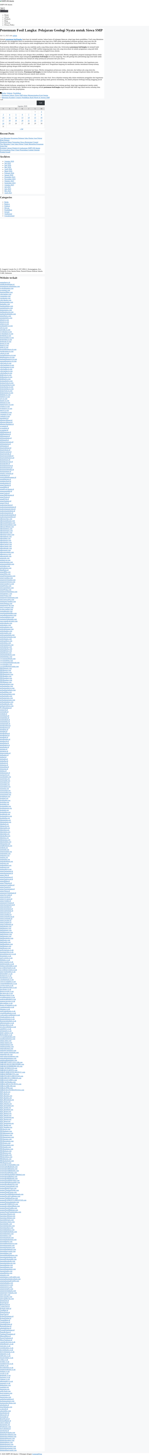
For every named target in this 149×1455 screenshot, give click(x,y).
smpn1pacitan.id (5, 920)
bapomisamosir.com (7, 1237)
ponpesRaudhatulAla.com (9, 1184)
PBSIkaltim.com (5, 676)
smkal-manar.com (6, 1043)
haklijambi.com (5, 942)
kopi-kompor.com (6, 1393)
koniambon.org (5, 812)
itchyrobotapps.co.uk (7, 1352)
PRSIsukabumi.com (7, 1161)
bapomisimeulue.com (7, 1226)
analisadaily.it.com (6, 326)
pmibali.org (4, 848)
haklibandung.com (6, 944)
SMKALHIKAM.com (8, 1086)
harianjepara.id (5, 460)
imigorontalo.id (5, 753)
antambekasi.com (6, 651)
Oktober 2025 (9, 181)
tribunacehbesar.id (6, 422)
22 (35, 120)
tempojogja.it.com (6, 391)
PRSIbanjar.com (5, 1163)
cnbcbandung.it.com (7, 365)
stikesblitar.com (5, 538)
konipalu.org (4, 810)
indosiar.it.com (5, 402)
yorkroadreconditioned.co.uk (10, 1015)
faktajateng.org (5, 832)
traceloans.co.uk (5, 989)
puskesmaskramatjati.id (8, 515)
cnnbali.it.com (5, 416)
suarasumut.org (5, 790)
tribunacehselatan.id (7, 424)
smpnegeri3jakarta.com (8, 1291)
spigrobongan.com (6, 562)
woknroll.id (4, 1409)
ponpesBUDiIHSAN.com (9, 1204)
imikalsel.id (4, 763)
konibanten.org (5, 800)
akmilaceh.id (4, 741)
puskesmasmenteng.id (7, 511)
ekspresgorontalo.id (6, 456)
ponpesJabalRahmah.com (9, 1167)
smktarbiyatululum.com (8, 1050)
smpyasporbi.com (6, 1297)
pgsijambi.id (4, 712)
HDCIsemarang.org (7, 1123)
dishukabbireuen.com (7, 1438)
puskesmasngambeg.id (7, 517)
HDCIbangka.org (6, 1096)
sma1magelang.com (7, 588)
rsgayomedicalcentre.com (8, 621)
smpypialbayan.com (7, 1299)
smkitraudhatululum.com (8, 1060)
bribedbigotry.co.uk (6, 1344)
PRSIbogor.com (5, 1153)
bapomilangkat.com (7, 1234)
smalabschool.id (5, 481)
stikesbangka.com (6, 532)
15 (35, 117)
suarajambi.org (5, 781)
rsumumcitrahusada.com (8, 619)
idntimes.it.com (5, 395)
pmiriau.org (4, 857)
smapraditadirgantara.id (8, 477)
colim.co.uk (4, 1360)
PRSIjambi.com (5, 1147)
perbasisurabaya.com (7, 688)
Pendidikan (17, 93)
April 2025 (8, 193)
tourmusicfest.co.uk (6, 952)
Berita (4, 93)
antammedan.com (6, 657)
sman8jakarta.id (5, 479)
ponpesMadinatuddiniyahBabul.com (12, 1174)
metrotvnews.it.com (7, 404)
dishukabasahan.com (7, 1440)
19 (16, 120)
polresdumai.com (6, 647)
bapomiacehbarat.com (7, 1214)
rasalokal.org (4, 1387)
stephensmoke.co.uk (7, 964)
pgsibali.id (3, 714)
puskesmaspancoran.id (7, 509)
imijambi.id (4, 759)
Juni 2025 (7, 189)
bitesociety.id (4, 1415)
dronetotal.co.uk (5, 956)
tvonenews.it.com (6, 408)
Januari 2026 (8, 175)
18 (9, 120)
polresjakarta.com (6, 623)
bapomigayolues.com (7, 1222)
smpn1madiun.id (5, 915)
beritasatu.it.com (5, 341)
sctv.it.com (3, 399)
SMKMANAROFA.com (8, 1070)
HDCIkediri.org (5, 1125)
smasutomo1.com (6, 594)
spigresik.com (4, 558)
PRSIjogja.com (5, 1143)
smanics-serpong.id (6, 473)
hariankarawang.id (6, 462)
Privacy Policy (9, 25)
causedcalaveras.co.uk (7, 1342)
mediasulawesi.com (6, 312)
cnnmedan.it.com (6, 412)
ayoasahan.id (4, 428)
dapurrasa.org (4, 1389)
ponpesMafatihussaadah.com (10, 1182)
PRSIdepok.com (5, 1159)
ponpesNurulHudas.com (8, 1172)
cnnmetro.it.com (5, 414)
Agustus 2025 (9, 185)
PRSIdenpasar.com (6, 1133)
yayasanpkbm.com (6, 660)
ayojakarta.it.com (6, 332)
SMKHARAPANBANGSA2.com (12, 1090)
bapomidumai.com (6, 1265)
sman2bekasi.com (6, 603)
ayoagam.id (4, 426)
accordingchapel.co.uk (7, 968)
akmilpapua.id (5, 727)
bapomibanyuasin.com (7, 1251)
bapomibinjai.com (6, 1241)
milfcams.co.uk (5, 1356)
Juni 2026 (7, 165)
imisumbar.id (4, 767)
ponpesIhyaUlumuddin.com (9, 1165)
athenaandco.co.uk (6, 1381)
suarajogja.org (5, 779)
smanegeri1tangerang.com (9, 597)
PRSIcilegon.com (6, 1135)
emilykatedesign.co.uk (7, 1011)
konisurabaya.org (6, 816)
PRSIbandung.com (6, 1149)
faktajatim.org (4, 834)
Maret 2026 (8, 171)
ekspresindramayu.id (7, 458)
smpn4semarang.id (6, 873)
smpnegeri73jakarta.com (8, 1293)
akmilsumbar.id (5, 725)
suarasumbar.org (5, 792)
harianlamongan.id (6, 466)
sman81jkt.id (4, 499)
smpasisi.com (4, 1275)
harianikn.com (5, 304)
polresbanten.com (6, 631)
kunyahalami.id (5, 1429)
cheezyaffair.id (5, 1423)
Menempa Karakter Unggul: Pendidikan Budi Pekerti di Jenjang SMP (26, 97)
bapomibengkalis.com (7, 1261)
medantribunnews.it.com (8, 359)
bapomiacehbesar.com (7, 1216)
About (6, 17)
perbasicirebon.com (6, 706)
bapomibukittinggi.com (8, 1249)
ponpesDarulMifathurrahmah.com (11, 1194)
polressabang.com (6, 627)
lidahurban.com (5, 1385)
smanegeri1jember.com (8, 601)
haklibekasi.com (5, 946)
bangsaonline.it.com (7, 338)
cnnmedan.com (5, 296)
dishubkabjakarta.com (7, 1432)
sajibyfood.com (5, 1391)
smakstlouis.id (5, 475)
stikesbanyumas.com (7, 534)
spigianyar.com (5, 560)
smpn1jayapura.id (6, 899)
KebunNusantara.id (6, 1316)
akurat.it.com (4, 322)
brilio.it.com (4, 347)
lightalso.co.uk (5, 960)
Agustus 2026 (9, 161)
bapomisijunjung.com (7, 1247)
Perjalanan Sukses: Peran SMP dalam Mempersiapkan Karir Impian (25, 95)
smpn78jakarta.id (6, 883)
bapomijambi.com (6, 1271)
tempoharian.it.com (6, 387)
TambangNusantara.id (7, 1334)
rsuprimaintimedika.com (8, 613)
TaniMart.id (4, 1310)
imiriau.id (3, 771)
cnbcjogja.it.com (5, 363)
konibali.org (4, 798)
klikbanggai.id (5, 436)
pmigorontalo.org (6, 851)
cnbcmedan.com (5, 294)
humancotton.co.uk (6, 1025)
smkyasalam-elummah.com (9, 1052)
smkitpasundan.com (7, 1046)
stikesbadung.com (6, 529)
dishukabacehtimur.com (8, 1436)
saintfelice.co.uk (5, 1029)
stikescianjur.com (6, 544)
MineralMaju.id (5, 1336)
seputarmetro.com (6, 318)
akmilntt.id (3, 731)
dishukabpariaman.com (8, 1448)
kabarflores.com (5, 316)
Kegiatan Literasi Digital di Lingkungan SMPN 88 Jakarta (20, 148)
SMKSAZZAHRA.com (8, 1080)
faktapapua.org (5, 840)
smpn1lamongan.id (6, 911)
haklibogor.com (5, 948)
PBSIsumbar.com (6, 678)
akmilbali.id (4, 737)
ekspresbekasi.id (5, 448)
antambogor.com (5, 653)
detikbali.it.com (5, 379)
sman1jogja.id (5, 493)
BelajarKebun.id (5, 1326)
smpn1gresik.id (5, 897)
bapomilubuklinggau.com (9, 1255)
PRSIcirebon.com (6, 1157)
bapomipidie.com (6, 1224)
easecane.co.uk (5, 1346)
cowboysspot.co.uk (6, 985)
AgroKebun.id (5, 1322)
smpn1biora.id (5, 891)
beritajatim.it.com (6, 339)
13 (22, 117)
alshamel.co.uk (5, 1354)
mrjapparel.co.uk (6, 1031)
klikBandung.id (5, 434)
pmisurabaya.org (5, 869)
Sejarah (6, 212)
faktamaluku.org (5, 842)
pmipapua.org (4, 855)
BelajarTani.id (5, 1304)
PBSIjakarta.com (6, 668)
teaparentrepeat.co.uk (7, 1019)
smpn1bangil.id (5, 887)
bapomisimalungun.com (8, 1239)
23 (41, 120)
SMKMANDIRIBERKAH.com (11, 1066)
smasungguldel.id (6, 491)
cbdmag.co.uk (5, 1379)
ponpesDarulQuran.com (8, 1192)
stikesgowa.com (5, 554)
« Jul (21, 129)
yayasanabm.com (6, 664)
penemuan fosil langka (14, 39)
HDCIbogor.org (5, 1111)
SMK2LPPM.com (6, 1088)
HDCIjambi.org (5, 1108)
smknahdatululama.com (8, 1058)
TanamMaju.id (5, 1320)
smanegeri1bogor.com (7, 582)
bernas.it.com (4, 343)
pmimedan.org (5, 859)
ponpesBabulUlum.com (8, 1188)
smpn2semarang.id (6, 871)
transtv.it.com (4, 401)
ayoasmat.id (4, 430)
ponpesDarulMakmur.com (9, 1210)
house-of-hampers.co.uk (8, 1005)
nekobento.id (4, 1405)
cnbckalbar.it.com (6, 373)
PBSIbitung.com (5, 682)
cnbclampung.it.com (7, 367)
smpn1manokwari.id (7, 916)
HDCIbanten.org (6, 1098)
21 (29, 120)
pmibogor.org (4, 867)
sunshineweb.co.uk (6, 1364)
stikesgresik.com (5, 556)
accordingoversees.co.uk (8, 970)
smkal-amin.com (5, 1041)
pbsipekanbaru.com (6, 684)
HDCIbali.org (5, 1094)
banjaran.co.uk (5, 1377)
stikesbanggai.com (6, 530)
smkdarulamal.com (6, 1044)
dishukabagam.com (6, 1444)
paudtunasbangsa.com (7, 1039)
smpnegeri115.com (6, 1285)
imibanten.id (4, 755)
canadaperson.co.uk (7, 980)
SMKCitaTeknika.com (8, 1082)
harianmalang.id (5, 471)
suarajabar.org (5, 783)
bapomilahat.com (6, 1253)
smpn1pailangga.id (6, 924)
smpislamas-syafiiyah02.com (10, 1277)
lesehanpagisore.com (7, 1401)
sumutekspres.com (6, 308)
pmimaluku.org (5, 853)
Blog (6, 21)
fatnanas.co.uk (5, 1009)
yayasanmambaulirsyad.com (9, 662)
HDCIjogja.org (5, 1102)
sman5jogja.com (5, 595)
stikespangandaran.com (8, 525)
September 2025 (10, 183)
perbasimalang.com (6, 702)
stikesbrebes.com (6, 542)
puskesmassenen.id (6, 513)
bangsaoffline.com (6, 292)
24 (3, 123)
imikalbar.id (4, 761)
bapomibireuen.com (7, 1220)
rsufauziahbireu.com (7, 617)
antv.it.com (4, 328)
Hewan (6, 208)
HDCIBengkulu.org (7, 1100)
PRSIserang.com (6, 1139)
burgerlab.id (4, 1417)
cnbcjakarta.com (5, 300)
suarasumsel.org (5, 794)
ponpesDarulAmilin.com (8, 1208)
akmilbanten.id (5, 739)
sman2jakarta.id (5, 485)
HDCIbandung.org (6, 1109)
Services (7, 23)
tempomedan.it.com (7, 389)
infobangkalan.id (6, 438)
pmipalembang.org (6, 861)
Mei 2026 (7, 167)
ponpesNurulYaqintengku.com (10, 1212)
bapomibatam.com (6, 1267)
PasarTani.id (4, 1314)
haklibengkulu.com (6, 938)
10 (3, 117)
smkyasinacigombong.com (9, 1056)
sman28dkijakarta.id (7, 495)
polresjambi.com (5, 633)
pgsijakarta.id (4, 716)
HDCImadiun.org (6, 1127)
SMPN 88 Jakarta (6, 5)
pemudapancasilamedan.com (10, 286)
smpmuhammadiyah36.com (9, 1281)
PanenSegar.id (5, 1312)
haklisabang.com (6, 930)
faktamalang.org (5, 822)
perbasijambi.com (6, 696)
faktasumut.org (5, 844)
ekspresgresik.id (5, 454)
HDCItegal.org (5, 1121)
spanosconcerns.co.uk (7, 1001)
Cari (1, 99)
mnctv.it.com (4, 410)
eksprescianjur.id (5, 452)
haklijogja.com (5, 940)
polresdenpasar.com (7, 629)
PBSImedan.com (6, 672)
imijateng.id (4, 751)
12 (16, 117)
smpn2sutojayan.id (6, 879)
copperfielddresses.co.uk (8, 983)
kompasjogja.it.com (6, 383)
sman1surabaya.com (7, 584)
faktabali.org (4, 824)
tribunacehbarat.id (6, 420)
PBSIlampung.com (6, 674)
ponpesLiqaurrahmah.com (9, 1186)
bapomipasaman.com (7, 1245)
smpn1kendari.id (5, 907)
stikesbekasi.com (6, 536)
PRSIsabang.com (6, 1131)
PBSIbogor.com (5, 670)
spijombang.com (5, 568)
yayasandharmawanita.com (9, 666)
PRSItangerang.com (7, 1137)
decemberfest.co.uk (6, 1367)
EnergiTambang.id (6, 1338)
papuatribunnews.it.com (8, 361)
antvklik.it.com (5, 330)
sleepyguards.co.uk (6, 962)
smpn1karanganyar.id (7, 905)
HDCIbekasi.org (5, 1113)
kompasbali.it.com (6, 381)
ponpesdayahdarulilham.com (10, 1206)
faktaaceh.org (4, 826)
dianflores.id (4, 570)
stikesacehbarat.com (7, 527)
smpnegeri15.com (6, 1287)
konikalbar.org (5, 818)
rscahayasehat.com (6, 609)
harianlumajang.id (6, 467)
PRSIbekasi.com (5, 1151)
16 (41, 117)
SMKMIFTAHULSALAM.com (11, 1062)
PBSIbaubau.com (6, 680)
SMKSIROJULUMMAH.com (10, 1078)
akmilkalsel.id (4, 735)
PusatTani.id (4, 1302)
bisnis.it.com (4, 345)
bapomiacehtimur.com (7, 1218)
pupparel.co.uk (5, 1383)
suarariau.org (4, 788)
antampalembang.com (7, 655)
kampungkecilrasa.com (8, 1403)
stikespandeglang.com (7, 523)
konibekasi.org (5, 796)
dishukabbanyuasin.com (8, 1450)
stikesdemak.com (6, 548)
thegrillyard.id (5, 1419)
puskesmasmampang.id (8, 507)
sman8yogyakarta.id (7, 489)
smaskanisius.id (5, 483)
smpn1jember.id (5, 901)
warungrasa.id (5, 1395)
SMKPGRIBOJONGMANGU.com (12, 1072)
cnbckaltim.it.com (6, 369)
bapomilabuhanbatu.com (8, 1232)
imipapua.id (4, 765)
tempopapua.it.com (6, 393)
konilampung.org (6, 808)
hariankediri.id (5, 464)
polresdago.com (5, 625)
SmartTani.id (4, 1301)
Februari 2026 (9, 173)
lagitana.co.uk (5, 1371)
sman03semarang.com (7, 576)
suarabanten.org (5, 777)
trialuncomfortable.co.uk (8, 966)
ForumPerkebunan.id (7, 1330)
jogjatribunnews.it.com (8, 355)
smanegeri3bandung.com (8, 592)
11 (9, 117)
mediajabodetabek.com (8, 314)
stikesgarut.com (5, 550)
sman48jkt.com (5, 572)
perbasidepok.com (6, 704)
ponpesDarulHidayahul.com (9, 1180)
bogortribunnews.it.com (8, 349)
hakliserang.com (5, 936)
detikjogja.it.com (5, 375)
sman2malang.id (5, 501)
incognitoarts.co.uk (6, 1350)
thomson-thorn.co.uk (7, 995)
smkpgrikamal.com (6, 1048)
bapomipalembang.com (8, 1257)
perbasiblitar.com (6, 692)
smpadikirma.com (6, 1273)
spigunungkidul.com (7, 564)
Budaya (7, 204)
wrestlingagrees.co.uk (7, 997)
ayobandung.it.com (6, 334)
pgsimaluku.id (5, 722)
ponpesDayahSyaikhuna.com (10, 1196)
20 (22, 120)
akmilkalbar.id (5, 733)
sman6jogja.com (5, 586)
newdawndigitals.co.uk (8, 1027)
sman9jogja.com (5, 590)
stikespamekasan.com (7, 521)
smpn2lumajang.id (6, 877)
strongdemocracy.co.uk (8, 954)
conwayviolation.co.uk (8, 981)
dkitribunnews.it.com (7, 357)
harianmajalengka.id (7, 469)
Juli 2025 (7, 187)
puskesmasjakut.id (6, 505)
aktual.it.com (4, 320)
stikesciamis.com (6, 546)
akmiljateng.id (5, 745)
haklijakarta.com (5, 926)
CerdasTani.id (5, 1306)
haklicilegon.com (6, 934)
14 (29, 117)
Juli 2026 (7, 163)
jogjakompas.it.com (6, 351)
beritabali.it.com (5, 336)
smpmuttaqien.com (6, 1283)
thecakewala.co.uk (6, 993)
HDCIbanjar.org (5, 1119)
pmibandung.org (5, 865)
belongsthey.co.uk (6, 974)
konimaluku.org (5, 806)
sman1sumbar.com (6, 578)
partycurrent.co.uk (6, 958)
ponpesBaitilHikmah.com (9, 1178)
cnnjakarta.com (5, 298)
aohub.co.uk (4, 1365)
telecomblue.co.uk (6, 1003)
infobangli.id (4, 440)
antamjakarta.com (6, 649)
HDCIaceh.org (5, 1092)
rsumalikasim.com (6, 611)
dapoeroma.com (5, 1397)
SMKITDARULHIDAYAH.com (11, 1076)
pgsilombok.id (5, 720)
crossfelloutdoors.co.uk (8, 1013)
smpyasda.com (5, 1295)
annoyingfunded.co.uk (7, 972)
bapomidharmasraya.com (8, 1243)
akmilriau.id (4, 729)
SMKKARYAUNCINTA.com (10, 1084)
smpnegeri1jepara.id (7, 903)
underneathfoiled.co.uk (8, 999)
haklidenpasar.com (6, 932)
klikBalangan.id (5, 432)
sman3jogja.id (5, 497)
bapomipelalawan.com (7, 1263)
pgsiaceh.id (4, 710)
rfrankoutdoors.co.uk (7, 1017)
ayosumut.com (5, 290)
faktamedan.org (5, 820)
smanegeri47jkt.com (7, 605)
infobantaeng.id (5, 444)
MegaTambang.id (6, 1340)
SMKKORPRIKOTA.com (9, 1074)
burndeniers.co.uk (6, 978)
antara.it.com (4, 324)
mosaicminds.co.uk (6, 1358)
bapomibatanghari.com (8, 1269)
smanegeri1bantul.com (7, 580)
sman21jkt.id (4, 503)
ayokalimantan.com (6, 288)
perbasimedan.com (6, 686)
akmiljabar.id (4, 743)
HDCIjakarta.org (6, 1104)
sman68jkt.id (4, 487)
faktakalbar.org (5, 836)
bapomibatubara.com (7, 1230)
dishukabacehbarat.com (8, 1434)
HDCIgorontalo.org (7, 1106)
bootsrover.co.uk (5, 976)
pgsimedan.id (4, 718)
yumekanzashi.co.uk (7, 1007)
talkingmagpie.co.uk (7, 1023)
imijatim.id (3, 749)
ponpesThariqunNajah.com (9, 1190)
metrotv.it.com (5, 397)
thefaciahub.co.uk (6, 1035)
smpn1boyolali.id (6, 895)
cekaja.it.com (4, 353)
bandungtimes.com (6, 306)
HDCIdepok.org (5, 1115)
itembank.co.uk (5, 1375)
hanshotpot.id (4, 1413)
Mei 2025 (7, 191)
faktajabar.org (4, 830)
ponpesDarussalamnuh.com (9, 1202)
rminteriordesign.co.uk (7, 1369)
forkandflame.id (5, 1421)
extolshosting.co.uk (6, 1348)
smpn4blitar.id (5, 881)
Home (6, 15)
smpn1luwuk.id (5, 913)
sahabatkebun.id (5, 1328)
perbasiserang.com (6, 698)
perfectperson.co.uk (7, 950)
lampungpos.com (6, 310)
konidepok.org (5, 814)
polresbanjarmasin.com (8, 637)
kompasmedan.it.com (7, 385)
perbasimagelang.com (7, 694)
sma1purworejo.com (7, 599)
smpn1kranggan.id (6, 909)
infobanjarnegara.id (6, 442)
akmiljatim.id (4, 747)
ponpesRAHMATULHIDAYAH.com (13, 1200)
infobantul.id (4, 446)
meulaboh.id (4, 418)
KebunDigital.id (5, 1318)
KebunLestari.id (5, 1308)
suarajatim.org (5, 785)
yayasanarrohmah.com (7, 659)
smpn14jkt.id (4, 875)
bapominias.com (5, 1236)
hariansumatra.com (6, 302)
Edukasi (9, 93)
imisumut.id (4, 769)
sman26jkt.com (5, 574)
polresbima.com (5, 643)
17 (3, 120)
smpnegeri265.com (6, 1289)
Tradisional (8, 214)
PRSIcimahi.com (6, 1155)
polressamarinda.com (7, 635)
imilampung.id (5, 773)
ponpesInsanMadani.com (8, 1176)
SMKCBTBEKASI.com (8, 1068)
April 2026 (8, 169)
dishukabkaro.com (6, 1442)
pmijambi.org (4, 850)
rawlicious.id (4, 1430)
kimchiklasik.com (6, 1407)
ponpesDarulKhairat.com (8, 1169)
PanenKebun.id (5, 1332)
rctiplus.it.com (5, 406)
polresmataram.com (6, 645)
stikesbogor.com (5, 540)
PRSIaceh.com (5, 1129)
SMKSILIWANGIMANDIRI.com (12, 1064)
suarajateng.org (5, 787)
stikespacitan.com (6, 519)
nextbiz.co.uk (4, 1362)
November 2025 (10, 179)
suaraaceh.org (4, 775)
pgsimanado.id (5, 723)
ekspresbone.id (5, 450)
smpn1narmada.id (6, 918)
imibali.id (3, 757)
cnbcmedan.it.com (6, 371)
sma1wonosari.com (6, 607)
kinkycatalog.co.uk (6, 1033)
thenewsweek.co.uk (7, 991)
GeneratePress (37, 1454)
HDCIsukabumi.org (7, 1117)
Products (7, 19)
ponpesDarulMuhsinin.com (9, 1171)
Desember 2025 (9, 177)
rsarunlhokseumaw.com (8, 615)
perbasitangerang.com (7, 700)
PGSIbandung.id (6, 708)
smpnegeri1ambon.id (7, 885)
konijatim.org (4, 804)
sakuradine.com (5, 1411)
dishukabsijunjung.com (8, 1446)
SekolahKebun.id (6, 1324)
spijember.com (5, 566)
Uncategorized (9, 216)
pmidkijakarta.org (6, 846)
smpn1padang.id (5, 922)
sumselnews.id (5, 282)
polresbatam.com (6, 639)
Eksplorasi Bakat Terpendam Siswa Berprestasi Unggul (19, 142)
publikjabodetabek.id (7, 284)
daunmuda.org (5, 1425)
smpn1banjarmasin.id (7, 889)
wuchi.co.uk (4, 1373)
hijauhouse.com (5, 1427)
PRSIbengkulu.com (7, 1141)
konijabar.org (4, 802)
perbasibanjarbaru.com (8, 690)
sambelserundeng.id (7, 1399)
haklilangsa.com (5, 928)
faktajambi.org (5, 828)
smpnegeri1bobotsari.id (8, 893)
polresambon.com (6, 641)
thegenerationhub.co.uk (8, 1021)
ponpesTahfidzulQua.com (9, 1198)
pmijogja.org (4, 863)
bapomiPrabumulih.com (8, 1259)
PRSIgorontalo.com (7, 1145)
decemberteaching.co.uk (8, 987)
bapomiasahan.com (6, 1228)
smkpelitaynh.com (6, 1054)
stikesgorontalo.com (7, 552)
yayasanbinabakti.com (7, 1037)
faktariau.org (4, 838)
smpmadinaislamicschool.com (10, 1279)
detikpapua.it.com (6, 377)
